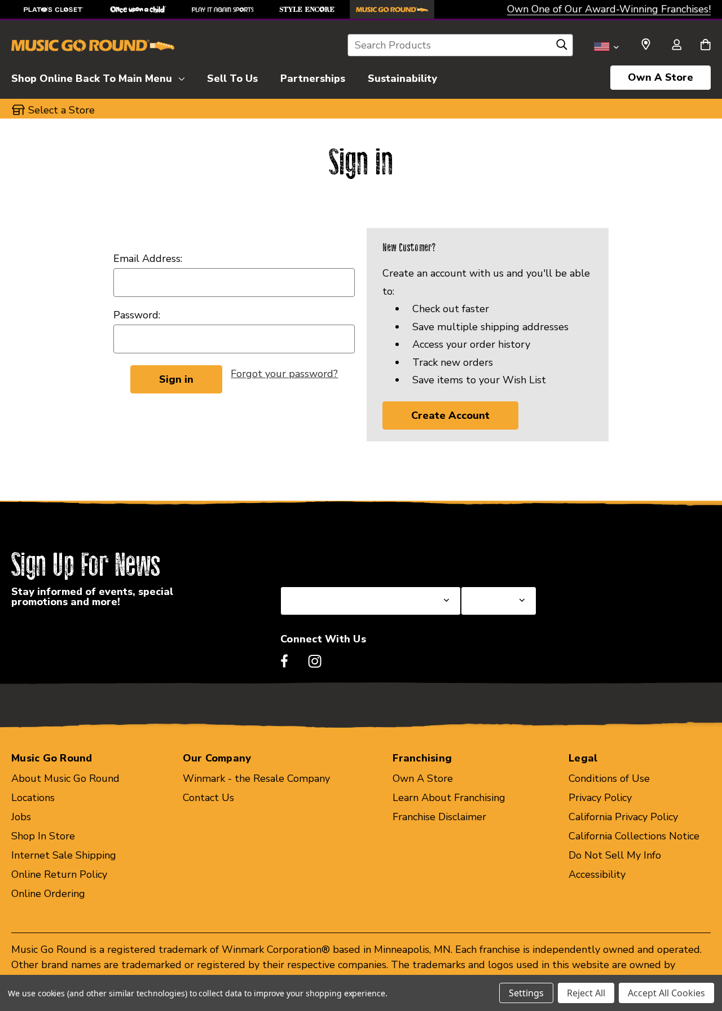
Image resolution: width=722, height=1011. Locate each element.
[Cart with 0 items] (705, 45)
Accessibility (597, 874)
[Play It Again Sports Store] (222, 9)
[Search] (562, 47)
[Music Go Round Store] (392, 9)
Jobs (21, 817)
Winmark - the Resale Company (256, 778)
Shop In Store (43, 836)
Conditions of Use (609, 778)
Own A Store (660, 77)
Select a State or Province (341, 559)
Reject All (586, 993)
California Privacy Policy (623, 817)
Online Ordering (48, 893)
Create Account (450, 415)
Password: (136, 315)
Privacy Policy (600, 797)
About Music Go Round (65, 778)
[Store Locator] (646, 44)
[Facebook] (284, 661)
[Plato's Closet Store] (53, 9)
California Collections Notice (634, 836)
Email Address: (147, 258)
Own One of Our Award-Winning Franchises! (609, 9)
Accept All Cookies (666, 993)
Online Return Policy (59, 874)
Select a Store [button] (61, 110)
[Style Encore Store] (307, 9)
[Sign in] (676, 45)
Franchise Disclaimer (439, 817)
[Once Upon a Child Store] (138, 9)
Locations (33, 797)
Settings (526, 993)
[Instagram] (315, 661)
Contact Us (208, 797)
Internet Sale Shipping (63, 855)
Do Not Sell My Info (615, 855)
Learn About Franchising (449, 797)
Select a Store (494, 559)
